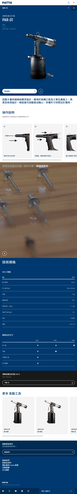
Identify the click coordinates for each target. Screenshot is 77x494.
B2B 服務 (5, 470)
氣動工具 (5, 8)
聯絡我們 (6, 460)
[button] (69, 3)
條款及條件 (6, 463)
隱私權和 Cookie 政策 (10, 465)
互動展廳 (6, 467)
